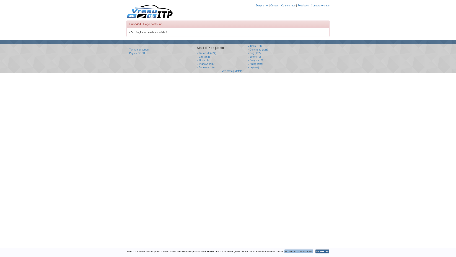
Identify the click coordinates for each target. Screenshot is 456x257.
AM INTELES (322, 251)
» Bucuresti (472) (206, 53)
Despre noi (262, 5)
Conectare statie (320, 5)
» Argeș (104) (255, 63)
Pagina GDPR (137, 53)
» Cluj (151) (203, 56)
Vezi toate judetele (232, 71)
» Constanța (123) (258, 49)
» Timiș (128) (255, 46)
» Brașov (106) (256, 60)
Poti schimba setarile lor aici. (298, 251)
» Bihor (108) (255, 56)
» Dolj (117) (254, 53)
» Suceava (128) (206, 67)
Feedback (304, 5)
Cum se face (288, 5)
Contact (274, 5)
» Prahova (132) (206, 63)
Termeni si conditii (139, 49)
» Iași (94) (253, 67)
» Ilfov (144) (203, 60)
